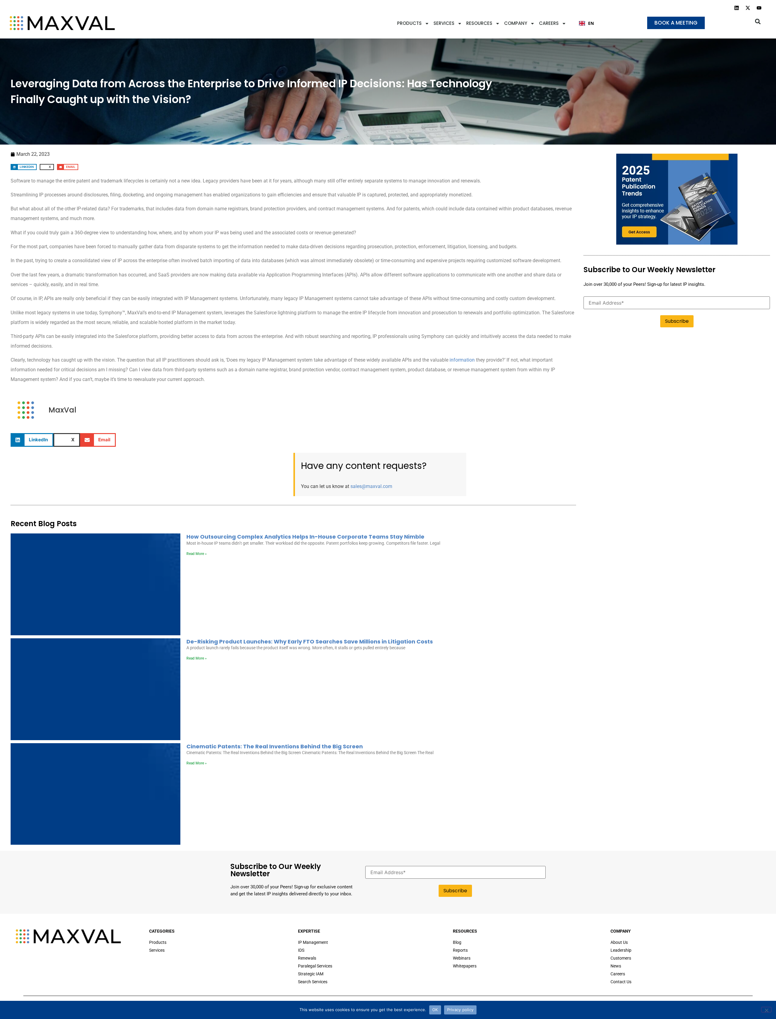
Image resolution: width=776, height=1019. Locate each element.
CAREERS (549, 23)
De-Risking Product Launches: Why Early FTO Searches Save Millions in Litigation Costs (309, 641)
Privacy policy (460, 1009)
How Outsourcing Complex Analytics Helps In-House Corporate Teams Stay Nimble (305, 536)
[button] (758, 21)
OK (435, 1009)
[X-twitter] (748, 8)
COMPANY (515, 23)
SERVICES (443, 23)
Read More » (196, 554)
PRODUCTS (409, 23)
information (462, 360)
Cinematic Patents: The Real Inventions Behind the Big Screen (274, 746)
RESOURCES (479, 23)
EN (591, 23)
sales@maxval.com (371, 486)
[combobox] (586, 23)
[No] (766, 1009)
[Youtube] (759, 8)
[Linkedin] (736, 8)
